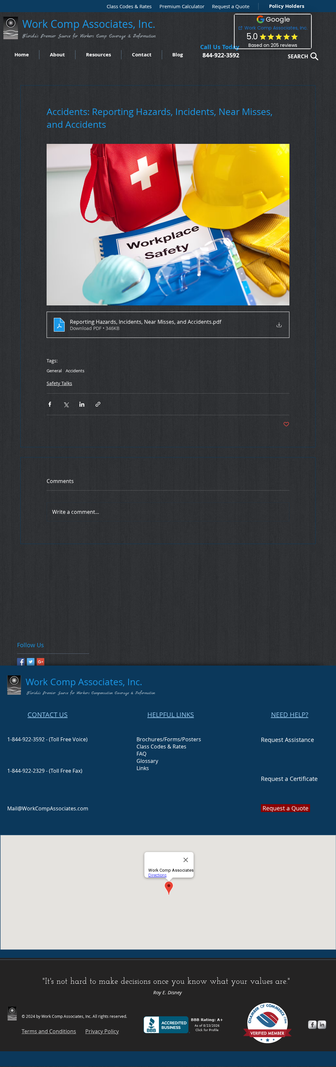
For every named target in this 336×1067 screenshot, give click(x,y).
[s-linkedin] (322, 1024)
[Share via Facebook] (50, 404)
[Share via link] (98, 404)
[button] (229, 6)
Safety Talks (59, 383)
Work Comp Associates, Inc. (90, 24)
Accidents (75, 370)
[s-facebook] (312, 1024)
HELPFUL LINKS (170, 714)
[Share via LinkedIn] (82, 404)
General (54, 370)
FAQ (141, 753)
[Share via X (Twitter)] (66, 404)
